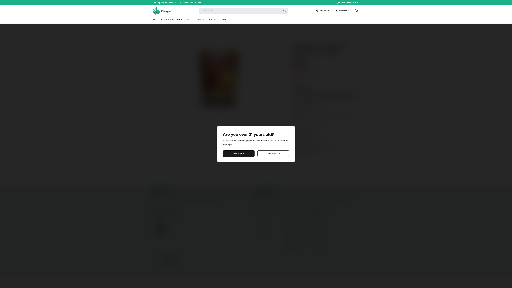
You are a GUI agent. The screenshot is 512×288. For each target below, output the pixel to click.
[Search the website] (284, 11)
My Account (344, 10)
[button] (239, 153)
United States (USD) (347, 2)
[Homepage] (163, 10)
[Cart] (356, 10)
